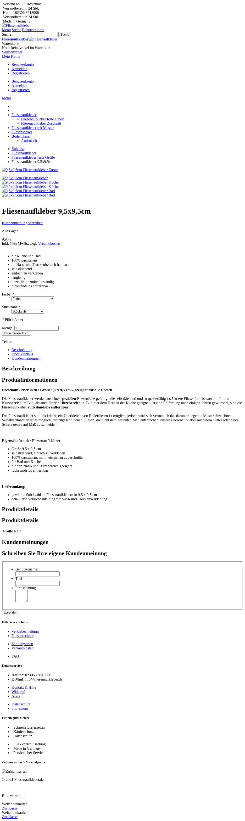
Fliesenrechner (22, 636)
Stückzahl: (11, 307)
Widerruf (18, 692)
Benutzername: (26, 569)
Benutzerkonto (22, 64)
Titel (18, 578)
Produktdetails (22, 354)
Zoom (53, 170)
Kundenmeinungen (25, 358)
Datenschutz (20, 704)
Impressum (19, 708)
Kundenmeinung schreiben (22, 223)
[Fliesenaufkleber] (16, 25)
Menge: (7, 328)
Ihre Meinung (25, 588)
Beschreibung (21, 350)
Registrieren (20, 73)
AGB (15, 696)
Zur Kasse (9, 808)
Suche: (7, 34)
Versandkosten (49, 243)
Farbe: (8, 294)
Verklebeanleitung (25, 631)
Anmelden (19, 69)
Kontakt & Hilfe (23, 687)
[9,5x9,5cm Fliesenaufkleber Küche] (30, 182)
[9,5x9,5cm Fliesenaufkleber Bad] (28, 191)
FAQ (15, 656)
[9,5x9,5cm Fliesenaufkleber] (25, 178)
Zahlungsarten (22, 644)
